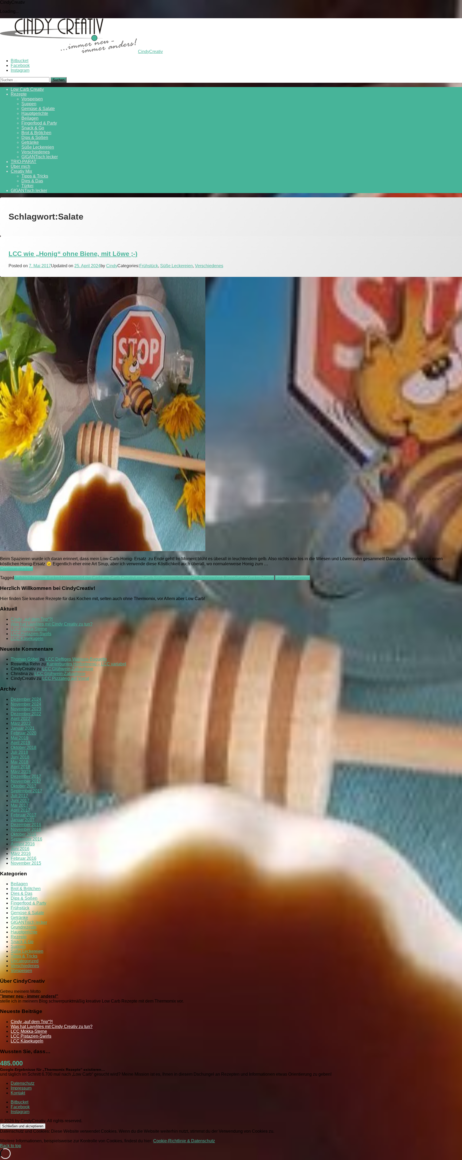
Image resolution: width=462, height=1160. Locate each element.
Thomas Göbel (25, 659)
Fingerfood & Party (39, 123)
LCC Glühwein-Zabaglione (67, 668)
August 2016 (23, 844)
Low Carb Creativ (27, 89)
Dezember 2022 (26, 713)
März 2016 (21, 853)
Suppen (28, 103)
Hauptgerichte (34, 113)
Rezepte (19, 94)
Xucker (254, 577)
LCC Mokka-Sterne (29, 629)
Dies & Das (32, 181)
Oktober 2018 (23, 747)
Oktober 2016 (23, 834)
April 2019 (20, 742)
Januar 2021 (22, 728)
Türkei (27, 185)
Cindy (111, 265)
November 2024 (26, 704)
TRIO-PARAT (23, 161)
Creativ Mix (21, 171)
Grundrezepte (24, 927)
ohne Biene (224, 577)
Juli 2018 (19, 752)
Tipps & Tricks (34, 176)
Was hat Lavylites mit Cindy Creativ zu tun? (52, 624)
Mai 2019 (19, 738)
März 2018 (21, 771)
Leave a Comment (292, 577)
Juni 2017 (20, 800)
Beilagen (29, 118)
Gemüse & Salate (38, 108)
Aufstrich (22, 577)
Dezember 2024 (26, 699)
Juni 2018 (20, 757)
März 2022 (21, 723)
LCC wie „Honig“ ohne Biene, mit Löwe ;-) (73, 253)
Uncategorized (24, 961)
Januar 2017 (22, 820)
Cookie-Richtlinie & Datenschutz (184, 1141)
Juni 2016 (20, 848)
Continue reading (16, 568)
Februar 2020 (23, 733)
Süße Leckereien (37, 147)
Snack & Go (32, 128)
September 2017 (26, 791)
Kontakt (18, 1093)
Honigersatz (71, 577)
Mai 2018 (19, 762)
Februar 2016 (23, 858)
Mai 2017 (19, 805)
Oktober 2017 (23, 786)
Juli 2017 (19, 795)
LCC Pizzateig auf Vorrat (65, 678)
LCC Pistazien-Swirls (31, 633)
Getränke (30, 142)
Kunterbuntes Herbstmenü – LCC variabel (86, 664)
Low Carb (92, 577)
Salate (241, 577)
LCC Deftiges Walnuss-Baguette (76, 659)
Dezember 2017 (26, 776)
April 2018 (20, 766)
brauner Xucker (45, 577)
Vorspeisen (32, 99)
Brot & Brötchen (36, 132)
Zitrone (267, 577)
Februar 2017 (23, 815)
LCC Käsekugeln (27, 638)
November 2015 (26, 863)
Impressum (21, 1088)
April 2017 (20, 810)
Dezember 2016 (26, 824)
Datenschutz (22, 1083)
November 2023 (26, 709)
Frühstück (148, 265)
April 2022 (20, 718)
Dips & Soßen (34, 137)
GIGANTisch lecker (39, 157)
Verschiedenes (35, 152)
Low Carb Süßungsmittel (158, 577)
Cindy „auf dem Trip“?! (32, 619)
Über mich (20, 166)
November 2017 (26, 781)
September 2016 (26, 839)
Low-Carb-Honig (197, 577)
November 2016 (26, 829)
